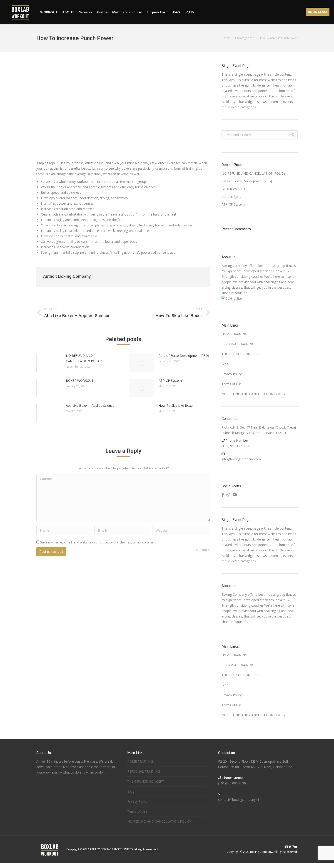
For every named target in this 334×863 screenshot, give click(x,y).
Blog (225, 364)
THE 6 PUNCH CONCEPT (240, 354)
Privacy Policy (232, 374)
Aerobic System (233, 196)
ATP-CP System (170, 380)
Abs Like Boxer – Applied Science (90, 405)
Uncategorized (244, 38)
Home (227, 38)
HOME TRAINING (234, 334)
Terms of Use (232, 384)
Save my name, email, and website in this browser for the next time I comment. (98, 542)
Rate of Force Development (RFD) (184, 355)
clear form (200, 550)
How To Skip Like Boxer (176, 405)
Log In (189, 12)
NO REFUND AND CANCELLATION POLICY (84, 358)
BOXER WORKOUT (80, 380)
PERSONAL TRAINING (238, 344)
